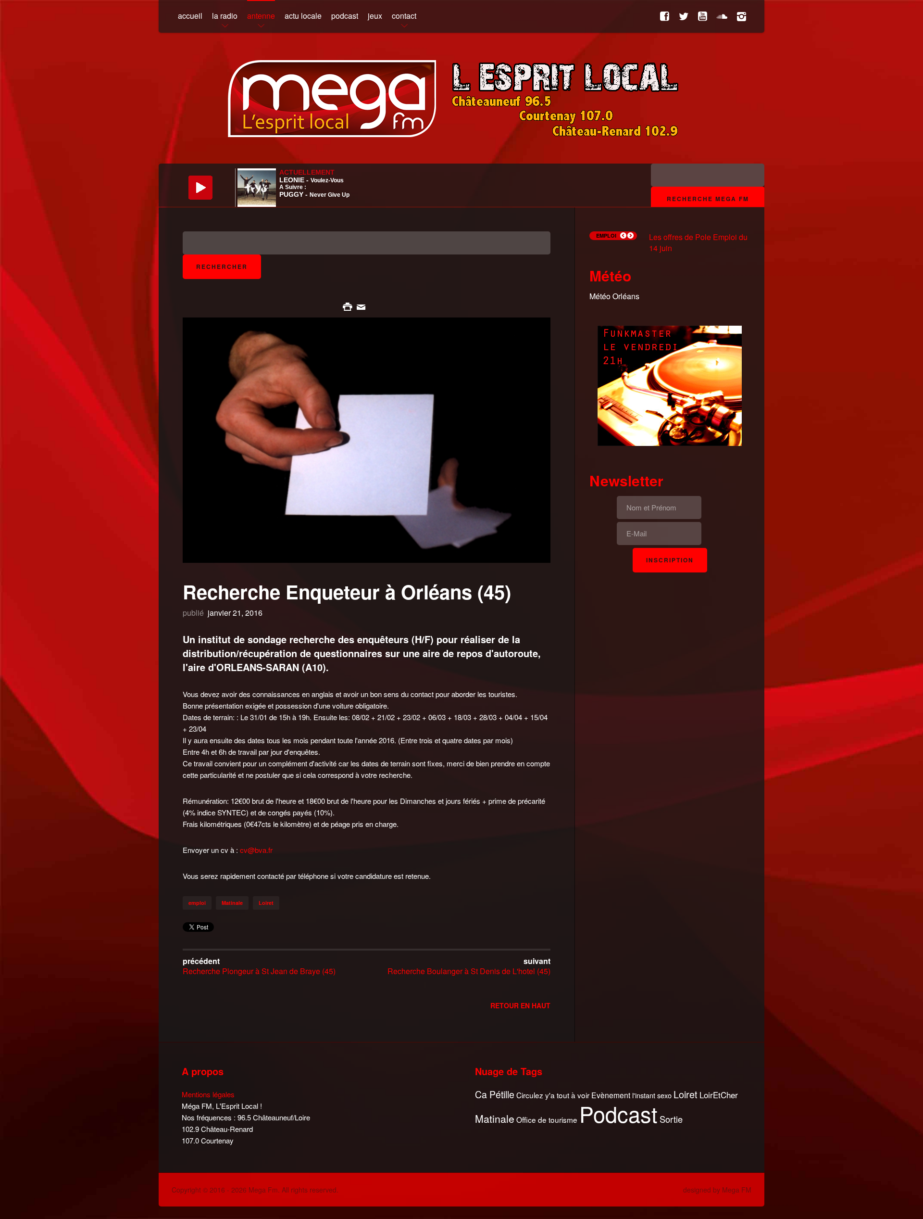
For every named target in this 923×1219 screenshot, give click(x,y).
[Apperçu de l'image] (366, 438)
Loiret (266, 902)
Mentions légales (208, 1094)
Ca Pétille (494, 1094)
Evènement (610, 1095)
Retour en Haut (520, 1005)
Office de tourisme (546, 1119)
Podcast (618, 1114)
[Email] (361, 306)
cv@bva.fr (256, 850)
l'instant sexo (652, 1095)
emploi (197, 902)
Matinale (232, 902)
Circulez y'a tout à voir (552, 1095)
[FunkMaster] (670, 384)
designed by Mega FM (717, 1189)
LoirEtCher (718, 1095)
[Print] (348, 306)
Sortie (671, 1119)
